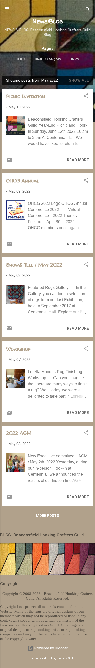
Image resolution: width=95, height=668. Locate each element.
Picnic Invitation (25, 96)
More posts (47, 516)
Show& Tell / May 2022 (34, 264)
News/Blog (47, 21)
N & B (20, 59)
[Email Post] (9, 161)
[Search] (88, 10)
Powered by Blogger (50, 648)
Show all (79, 80)
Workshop (18, 348)
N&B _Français (47, 59)
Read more (78, 160)
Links (74, 59)
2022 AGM (18, 433)
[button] (86, 97)
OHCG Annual (22, 180)
